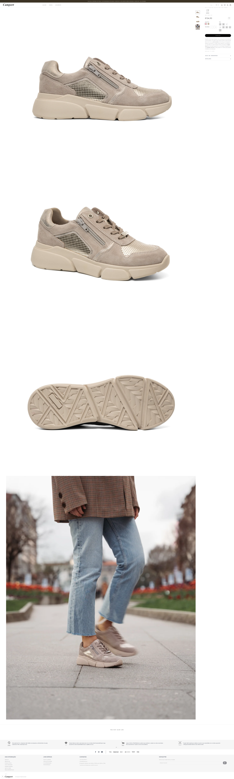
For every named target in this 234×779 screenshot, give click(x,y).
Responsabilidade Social (9, 769)
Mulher (44, 5)
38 (220, 27)
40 (226, 27)
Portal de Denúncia (46, 764)
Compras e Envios (8, 763)
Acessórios (58, 5)
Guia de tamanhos (211, 55)
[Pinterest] (213, 51)
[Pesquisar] (227, 5)
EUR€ (211, 5)
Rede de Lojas (7, 761)
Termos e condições (47, 759)
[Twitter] (212, 51)
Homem (51, 5)
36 (223, 24)
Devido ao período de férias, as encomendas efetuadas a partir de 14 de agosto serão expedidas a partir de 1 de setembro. (117, 1)
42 (220, 30)
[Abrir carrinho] (230, 5)
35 (220, 24)
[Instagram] (98, 752)
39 (223, 27)
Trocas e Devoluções (8, 764)
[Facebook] (210, 51)
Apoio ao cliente (8, 768)
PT (216, 5)
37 (226, 24)
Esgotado (218, 35)
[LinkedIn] (102, 752)
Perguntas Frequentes (9, 766)
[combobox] (217, 5)
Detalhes (208, 58)
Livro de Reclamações (47, 763)
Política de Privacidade (47, 761)
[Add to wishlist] (229, 18)
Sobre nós (7, 759)
